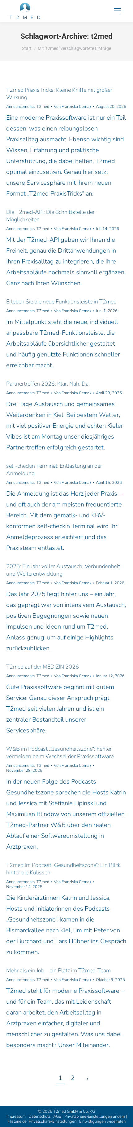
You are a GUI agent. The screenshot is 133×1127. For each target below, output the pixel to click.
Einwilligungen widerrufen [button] (102, 1121)
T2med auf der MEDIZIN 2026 (42, 666)
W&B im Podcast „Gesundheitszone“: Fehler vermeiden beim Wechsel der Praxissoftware (60, 752)
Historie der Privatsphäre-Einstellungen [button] (42, 1121)
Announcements (20, 106)
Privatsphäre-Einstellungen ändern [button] (94, 1116)
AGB (57, 1116)
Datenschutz (39, 1116)
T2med (42, 106)
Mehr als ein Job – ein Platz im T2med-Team (58, 970)
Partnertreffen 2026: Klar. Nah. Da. (48, 383)
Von (72, 106)
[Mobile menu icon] (117, 11)
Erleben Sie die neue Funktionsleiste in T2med (61, 301)
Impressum (16, 1116)
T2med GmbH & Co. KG (74, 1111)
